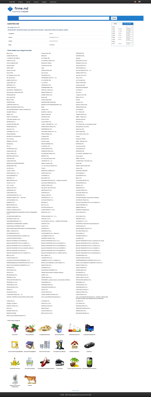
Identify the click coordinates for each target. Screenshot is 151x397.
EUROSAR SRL (45, 139)
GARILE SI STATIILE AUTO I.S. (14, 209)
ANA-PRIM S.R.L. (45, 228)
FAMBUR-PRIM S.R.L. (81, 207)
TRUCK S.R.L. (44, 289)
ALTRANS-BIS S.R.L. (81, 226)
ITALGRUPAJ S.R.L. (46, 75)
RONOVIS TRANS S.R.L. (82, 265)
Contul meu (53, 2)
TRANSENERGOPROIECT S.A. (14, 221)
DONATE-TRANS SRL (46, 70)
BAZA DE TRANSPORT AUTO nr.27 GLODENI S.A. (88, 248)
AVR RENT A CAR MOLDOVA (14, 136)
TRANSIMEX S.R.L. (80, 282)
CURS (115, 23)
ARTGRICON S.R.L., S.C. (47, 197)
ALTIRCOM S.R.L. (45, 192)
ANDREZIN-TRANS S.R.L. (47, 151)
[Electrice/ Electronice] (45, 345)
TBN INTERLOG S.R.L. (12, 275)
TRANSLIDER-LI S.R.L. (12, 284)
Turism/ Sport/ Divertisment (74, 368)
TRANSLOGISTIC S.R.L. (81, 284)
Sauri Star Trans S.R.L (81, 75)
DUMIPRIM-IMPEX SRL (47, 87)
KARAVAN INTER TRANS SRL (48, 102)
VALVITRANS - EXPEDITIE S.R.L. (14, 90)
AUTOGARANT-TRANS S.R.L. (48, 153)
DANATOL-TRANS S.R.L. (13, 207)
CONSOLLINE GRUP (46, 99)
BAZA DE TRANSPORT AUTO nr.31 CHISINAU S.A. (88, 202)
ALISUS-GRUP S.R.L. (46, 121)
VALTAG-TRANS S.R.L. (46, 292)
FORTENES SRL (80, 53)
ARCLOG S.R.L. (80, 121)
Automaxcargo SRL (80, 85)
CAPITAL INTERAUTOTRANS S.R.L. (50, 294)
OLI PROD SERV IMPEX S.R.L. (14, 216)
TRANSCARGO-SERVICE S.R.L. (83, 280)
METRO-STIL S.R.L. (46, 212)
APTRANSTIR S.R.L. (81, 195)
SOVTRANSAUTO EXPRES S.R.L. (49, 270)
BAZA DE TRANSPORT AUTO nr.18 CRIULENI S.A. (19, 245)
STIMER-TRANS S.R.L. (81, 114)
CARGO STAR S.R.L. (12, 87)
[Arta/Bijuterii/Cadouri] (45, 328)
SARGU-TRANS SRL (81, 82)
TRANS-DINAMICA (11, 134)
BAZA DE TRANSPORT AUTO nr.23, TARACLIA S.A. (88, 245)
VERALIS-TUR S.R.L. (12, 187)
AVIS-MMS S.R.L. (80, 238)
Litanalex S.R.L (79, 102)
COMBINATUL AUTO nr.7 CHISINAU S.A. (51, 260)
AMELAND (43, 55)
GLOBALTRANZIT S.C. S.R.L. (48, 209)
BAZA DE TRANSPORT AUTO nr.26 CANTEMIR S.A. (53, 248)
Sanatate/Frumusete (15, 368)
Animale (30, 385)
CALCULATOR (127, 23)
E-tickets (78, 99)
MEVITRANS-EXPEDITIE (82, 87)
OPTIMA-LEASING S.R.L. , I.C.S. (49, 216)
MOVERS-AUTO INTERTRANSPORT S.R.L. (51, 104)
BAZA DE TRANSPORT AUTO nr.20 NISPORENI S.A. (53, 245)
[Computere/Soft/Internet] (89, 328)
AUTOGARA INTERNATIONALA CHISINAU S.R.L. (18, 235)
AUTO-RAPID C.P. (80, 233)
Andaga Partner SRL (12, 151)
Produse (20, 2)
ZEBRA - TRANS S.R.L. (81, 117)
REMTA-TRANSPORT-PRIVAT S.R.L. (15, 107)
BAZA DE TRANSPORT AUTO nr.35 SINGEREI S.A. (53, 250)
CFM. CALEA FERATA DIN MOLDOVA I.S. (51, 297)
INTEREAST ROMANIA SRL (82, 209)
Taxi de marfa (44, 73)
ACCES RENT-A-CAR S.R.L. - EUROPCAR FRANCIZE (54, 221)
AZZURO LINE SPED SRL (13, 124)
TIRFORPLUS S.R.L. (81, 218)
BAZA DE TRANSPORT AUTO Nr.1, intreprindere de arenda (90, 240)
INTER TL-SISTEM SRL (12, 117)
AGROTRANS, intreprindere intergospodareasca (87, 223)
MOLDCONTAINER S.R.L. (47, 143)
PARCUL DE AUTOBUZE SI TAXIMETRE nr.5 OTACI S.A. (89, 262)
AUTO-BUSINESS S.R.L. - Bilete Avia (50, 233)
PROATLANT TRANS (46, 63)
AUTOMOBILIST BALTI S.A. (47, 235)
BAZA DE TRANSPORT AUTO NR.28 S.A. (16, 250)
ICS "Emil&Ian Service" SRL (13, 75)
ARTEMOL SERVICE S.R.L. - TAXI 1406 (16, 197)
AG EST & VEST (45, 119)
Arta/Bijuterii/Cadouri (44, 334)
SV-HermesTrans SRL (46, 65)
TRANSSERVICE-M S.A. (82, 287)
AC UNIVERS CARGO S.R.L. (48, 60)
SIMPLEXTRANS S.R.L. (47, 92)
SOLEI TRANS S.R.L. (12, 270)
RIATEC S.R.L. (10, 114)
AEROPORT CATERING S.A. (48, 170)
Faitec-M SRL (10, 73)
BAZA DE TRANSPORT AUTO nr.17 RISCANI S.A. (87, 243)
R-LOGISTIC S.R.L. (45, 146)
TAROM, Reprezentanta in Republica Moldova (52, 272)
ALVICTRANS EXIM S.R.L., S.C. (14, 195)
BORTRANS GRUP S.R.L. (13, 156)
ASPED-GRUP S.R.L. (46, 173)
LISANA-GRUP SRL (11, 161)
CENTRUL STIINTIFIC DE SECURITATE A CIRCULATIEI (20, 297)
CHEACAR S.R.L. (11, 301)
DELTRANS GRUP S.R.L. (82, 306)
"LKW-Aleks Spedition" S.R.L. (14, 119)
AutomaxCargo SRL (46, 53)
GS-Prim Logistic (45, 141)
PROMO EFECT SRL (12, 165)
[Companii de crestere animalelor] (30, 379)
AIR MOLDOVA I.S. (11, 121)
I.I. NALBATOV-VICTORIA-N (13, 58)
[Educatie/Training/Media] (30, 345)
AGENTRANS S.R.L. (11, 190)
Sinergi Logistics (11, 65)
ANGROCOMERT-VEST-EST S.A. (84, 228)
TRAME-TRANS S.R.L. (46, 277)
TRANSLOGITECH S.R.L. (13, 287)
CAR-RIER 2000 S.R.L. (46, 257)
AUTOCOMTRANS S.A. (12, 175)
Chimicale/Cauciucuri (74, 334)
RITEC (42, 107)
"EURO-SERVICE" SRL (46, 148)
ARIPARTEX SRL (80, 151)
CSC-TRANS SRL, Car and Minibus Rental (86, 124)
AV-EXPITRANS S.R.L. (81, 175)
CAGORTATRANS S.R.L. (82, 255)
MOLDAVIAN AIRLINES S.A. (82, 313)
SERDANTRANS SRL (81, 107)
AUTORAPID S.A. (45, 175)
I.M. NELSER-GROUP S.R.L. (82, 180)
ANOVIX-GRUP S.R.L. (81, 65)
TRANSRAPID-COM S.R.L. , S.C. (49, 77)
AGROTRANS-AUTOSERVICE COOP (15, 226)
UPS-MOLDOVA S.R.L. (12, 292)
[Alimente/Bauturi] (30, 328)
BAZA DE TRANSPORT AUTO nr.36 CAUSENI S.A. (88, 250)
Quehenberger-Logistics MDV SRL (15, 92)
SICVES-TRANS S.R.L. (81, 267)
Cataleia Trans (44, 109)
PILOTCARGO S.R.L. (81, 216)
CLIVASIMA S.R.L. (45, 301)
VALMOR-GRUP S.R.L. (12, 148)
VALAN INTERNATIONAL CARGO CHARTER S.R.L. (19, 109)
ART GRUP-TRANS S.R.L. (82, 231)
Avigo (42, 68)
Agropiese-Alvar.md (80, 119)
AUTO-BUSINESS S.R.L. (12, 200)
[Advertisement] (110, 10)
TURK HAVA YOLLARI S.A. (82, 289)
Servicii (28, 2)
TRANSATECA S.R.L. (46, 85)
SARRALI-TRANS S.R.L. (47, 185)
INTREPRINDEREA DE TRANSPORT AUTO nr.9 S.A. (88, 260)
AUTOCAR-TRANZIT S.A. (47, 200)
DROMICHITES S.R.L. (12, 126)
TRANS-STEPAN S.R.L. (47, 134)
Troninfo (43, 168)
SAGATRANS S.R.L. (46, 267)
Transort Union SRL (80, 146)
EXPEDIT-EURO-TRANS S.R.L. (48, 126)
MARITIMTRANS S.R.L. (46, 129)
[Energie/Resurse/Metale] (59, 345)
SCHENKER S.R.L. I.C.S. (13, 131)
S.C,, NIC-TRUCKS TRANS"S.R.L (49, 165)
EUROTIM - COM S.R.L (46, 112)
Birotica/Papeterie (59, 334)
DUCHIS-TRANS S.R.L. (47, 310)
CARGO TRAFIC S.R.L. (81, 294)
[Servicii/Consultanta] (30, 362)
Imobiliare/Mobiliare (74, 351)
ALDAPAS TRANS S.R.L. (82, 190)
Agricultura (15, 334)
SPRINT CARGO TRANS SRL (83, 165)
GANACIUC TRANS (80, 139)
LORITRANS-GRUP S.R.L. (13, 104)
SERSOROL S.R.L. (11, 85)
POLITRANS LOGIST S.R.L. (13, 218)
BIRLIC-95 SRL (10, 99)
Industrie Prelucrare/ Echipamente (15, 386)
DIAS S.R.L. (9, 308)
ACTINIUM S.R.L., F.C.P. (81, 221)
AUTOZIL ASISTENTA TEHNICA (14, 238)
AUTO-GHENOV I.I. (80, 173)
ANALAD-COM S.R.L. (46, 195)
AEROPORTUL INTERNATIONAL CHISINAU (17, 223)
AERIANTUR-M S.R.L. (81, 310)
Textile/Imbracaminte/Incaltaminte (46, 368)
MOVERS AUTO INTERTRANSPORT (15, 163)
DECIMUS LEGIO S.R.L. (47, 306)
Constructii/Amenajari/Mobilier (15, 351)
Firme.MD (12, 2)
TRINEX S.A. (10, 289)
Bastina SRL (44, 97)
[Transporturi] (59, 362)
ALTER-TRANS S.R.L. (12, 192)
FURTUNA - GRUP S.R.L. (47, 90)
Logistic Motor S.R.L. (11, 82)
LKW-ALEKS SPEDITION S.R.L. (48, 183)
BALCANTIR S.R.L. (45, 178)
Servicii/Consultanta (30, 368)
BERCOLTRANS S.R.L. (12, 205)
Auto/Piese (89, 351)
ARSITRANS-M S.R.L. (46, 231)
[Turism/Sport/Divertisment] (74, 362)
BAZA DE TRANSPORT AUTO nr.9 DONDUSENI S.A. (88, 253)
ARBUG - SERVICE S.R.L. (13, 231)
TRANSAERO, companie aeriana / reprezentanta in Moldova (55, 280)
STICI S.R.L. (79, 92)
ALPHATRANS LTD (80, 148)
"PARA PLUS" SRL (11, 60)
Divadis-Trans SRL (11, 70)
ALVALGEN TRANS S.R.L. (82, 192)
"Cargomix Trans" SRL (81, 95)
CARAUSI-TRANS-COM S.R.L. (83, 257)
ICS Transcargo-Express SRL (48, 158)
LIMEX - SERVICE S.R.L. (82, 141)
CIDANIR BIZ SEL (80, 55)
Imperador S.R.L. (11, 129)
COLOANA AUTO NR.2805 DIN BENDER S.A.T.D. (18, 260)
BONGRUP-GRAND (11, 313)
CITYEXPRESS (79, 109)
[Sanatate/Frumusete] (15, 362)
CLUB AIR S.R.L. (80, 301)
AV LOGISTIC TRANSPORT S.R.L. (84, 153)
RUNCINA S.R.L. (11, 267)
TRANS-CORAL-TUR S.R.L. (82, 277)
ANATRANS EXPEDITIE (81, 170)
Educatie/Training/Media (30, 351)
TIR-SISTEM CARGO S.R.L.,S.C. (49, 131)
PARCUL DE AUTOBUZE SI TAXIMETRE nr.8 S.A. (18, 265)
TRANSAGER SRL (11, 95)
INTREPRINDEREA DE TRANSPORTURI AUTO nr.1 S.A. (20, 262)
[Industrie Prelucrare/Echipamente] (15, 379)
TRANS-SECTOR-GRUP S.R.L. (14, 280)
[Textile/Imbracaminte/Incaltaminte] (45, 362)
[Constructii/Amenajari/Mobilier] (15, 345)
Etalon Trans (10, 53)
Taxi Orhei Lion (10, 168)
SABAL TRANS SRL (46, 114)
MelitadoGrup (10, 143)
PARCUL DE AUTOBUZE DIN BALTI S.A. (16, 315)
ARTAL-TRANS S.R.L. (12, 153)
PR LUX (8, 146)
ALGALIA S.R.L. (45, 226)
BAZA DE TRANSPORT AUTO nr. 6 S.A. (50, 240)
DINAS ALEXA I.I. (45, 308)
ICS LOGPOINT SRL (46, 80)
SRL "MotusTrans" (11, 77)
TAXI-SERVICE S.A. (80, 272)
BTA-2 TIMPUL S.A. (46, 255)
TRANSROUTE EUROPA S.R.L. (48, 287)
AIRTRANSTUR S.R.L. (46, 190)
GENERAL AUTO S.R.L (12, 141)
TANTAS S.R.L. (10, 272)
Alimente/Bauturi (30, 334)
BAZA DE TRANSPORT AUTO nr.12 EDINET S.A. (18, 243)
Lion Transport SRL (80, 80)
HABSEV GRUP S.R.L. (81, 73)
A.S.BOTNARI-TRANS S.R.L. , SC (15, 294)
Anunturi (36, 2)
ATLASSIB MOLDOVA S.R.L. (13, 233)
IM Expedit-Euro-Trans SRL (82, 126)
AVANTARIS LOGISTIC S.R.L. (48, 238)
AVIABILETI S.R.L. (11, 202)
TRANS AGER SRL (80, 131)
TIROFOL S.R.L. (80, 185)
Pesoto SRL (79, 163)
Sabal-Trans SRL (80, 129)
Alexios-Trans (79, 77)
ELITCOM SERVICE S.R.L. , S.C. (83, 70)
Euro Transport (10, 139)
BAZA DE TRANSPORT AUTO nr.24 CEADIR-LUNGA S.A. (20, 248)
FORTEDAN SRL (11, 102)
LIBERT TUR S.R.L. (80, 158)
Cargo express (79, 156)
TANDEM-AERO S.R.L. (81, 270)
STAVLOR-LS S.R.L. (46, 218)
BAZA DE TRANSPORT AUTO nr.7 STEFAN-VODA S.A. (54, 253)
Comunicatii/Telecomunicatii (89, 368)
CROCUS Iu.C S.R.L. (46, 303)
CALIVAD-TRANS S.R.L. (12, 257)
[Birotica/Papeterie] (59, 328)
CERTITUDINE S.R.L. (81, 68)
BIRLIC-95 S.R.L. (80, 97)
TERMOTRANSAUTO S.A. (82, 275)
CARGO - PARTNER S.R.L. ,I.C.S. (49, 124)
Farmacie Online (75, 390)
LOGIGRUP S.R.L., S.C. (47, 161)
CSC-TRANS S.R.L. (80, 303)
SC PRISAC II (79, 90)
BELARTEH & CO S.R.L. (81, 60)
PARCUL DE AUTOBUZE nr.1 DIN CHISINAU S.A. (53, 262)
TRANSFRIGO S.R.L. (46, 282)
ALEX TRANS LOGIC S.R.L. (82, 134)
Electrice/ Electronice (44, 351)
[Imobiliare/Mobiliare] (74, 345)
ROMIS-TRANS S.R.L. (46, 265)
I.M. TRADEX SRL (45, 58)
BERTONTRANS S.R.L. (12, 180)
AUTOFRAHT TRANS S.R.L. (82, 200)
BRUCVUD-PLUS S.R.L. (47, 313)
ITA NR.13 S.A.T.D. (11, 183)
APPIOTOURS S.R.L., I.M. (13, 173)
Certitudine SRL (45, 136)
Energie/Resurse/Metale (60, 351)
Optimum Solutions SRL (81, 104)
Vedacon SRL (79, 168)
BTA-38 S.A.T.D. (45, 205)
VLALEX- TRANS (11, 170)
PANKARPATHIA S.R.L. (81, 183)
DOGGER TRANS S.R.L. (12, 310)
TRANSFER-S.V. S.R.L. (12, 282)
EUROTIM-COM (10, 158)
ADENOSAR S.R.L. (80, 187)
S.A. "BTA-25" (44, 82)
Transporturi (59, 368)
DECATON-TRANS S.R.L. (47, 207)
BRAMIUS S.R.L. (45, 156)
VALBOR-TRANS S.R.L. (47, 95)
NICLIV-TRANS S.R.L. (81, 212)
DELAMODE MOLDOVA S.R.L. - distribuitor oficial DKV (54, 180)
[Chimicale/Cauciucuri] (74, 328)
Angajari (44, 2)
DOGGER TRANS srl (12, 112)
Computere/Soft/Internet (89, 334)
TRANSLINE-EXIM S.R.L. (47, 284)
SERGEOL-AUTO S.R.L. (81, 63)
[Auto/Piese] (89, 345)
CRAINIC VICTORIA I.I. (12, 303)
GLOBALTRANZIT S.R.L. (12, 55)
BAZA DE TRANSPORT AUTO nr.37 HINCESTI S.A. (19, 253)
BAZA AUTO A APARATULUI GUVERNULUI (17, 240)
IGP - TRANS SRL (80, 112)
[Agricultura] (15, 328)
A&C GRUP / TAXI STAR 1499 (48, 187)
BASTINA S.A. (44, 202)
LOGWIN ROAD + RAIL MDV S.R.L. (84, 161)
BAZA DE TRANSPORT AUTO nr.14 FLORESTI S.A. (53, 243)
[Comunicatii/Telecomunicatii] (89, 362)
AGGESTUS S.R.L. (45, 223)
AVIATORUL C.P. (11, 178)
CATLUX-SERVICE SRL (12, 63)
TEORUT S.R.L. (45, 275)
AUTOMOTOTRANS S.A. (82, 235)
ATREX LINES (10, 68)
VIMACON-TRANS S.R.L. (82, 292)
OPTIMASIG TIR (80, 143)
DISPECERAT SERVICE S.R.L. (83, 308)
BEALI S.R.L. (79, 178)
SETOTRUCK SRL (45, 117)
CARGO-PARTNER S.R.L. (82, 205)
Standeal (78, 58)
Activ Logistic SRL (11, 97)
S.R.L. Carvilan (10, 185)
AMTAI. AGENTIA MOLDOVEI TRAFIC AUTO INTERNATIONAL (21, 228)
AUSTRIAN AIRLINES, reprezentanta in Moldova (87, 197)
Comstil (78, 136)
